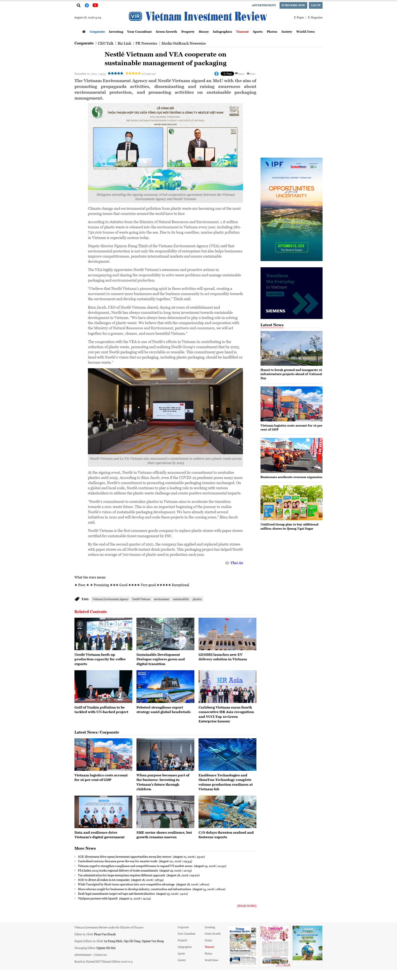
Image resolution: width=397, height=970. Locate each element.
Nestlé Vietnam (141, 599)
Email (241, 73)
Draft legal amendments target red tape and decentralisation (116, 893)
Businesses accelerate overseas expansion (291, 477)
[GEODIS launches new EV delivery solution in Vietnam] (227, 634)
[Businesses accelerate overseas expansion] (292, 455)
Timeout (242, 31)
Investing (116, 31)
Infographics (222, 31)
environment (161, 599)
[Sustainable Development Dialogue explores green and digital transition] (165, 634)
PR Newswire (146, 43)
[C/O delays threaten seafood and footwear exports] (227, 812)
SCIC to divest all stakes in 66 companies (104, 880)
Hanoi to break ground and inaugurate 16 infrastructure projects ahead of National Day (291, 374)
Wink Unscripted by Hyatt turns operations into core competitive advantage (126, 884)
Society (286, 31)
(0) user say (149, 74)
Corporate (97, 31)
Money (204, 31)
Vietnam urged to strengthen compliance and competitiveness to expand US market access (135, 866)
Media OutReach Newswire (183, 43)
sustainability (181, 599)
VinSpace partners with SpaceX (98, 898)
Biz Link (124, 43)
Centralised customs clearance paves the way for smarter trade (118, 861)
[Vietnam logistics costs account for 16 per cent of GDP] (103, 754)
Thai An (236, 562)
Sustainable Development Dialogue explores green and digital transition (160, 659)
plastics (197, 599)
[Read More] (246, 906)
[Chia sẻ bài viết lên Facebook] (216, 74)
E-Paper (299, 17)
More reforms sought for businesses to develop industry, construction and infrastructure (135, 889)
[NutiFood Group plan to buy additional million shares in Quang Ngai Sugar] (292, 502)
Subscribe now (293, 5)
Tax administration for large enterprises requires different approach (122, 875)
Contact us (100, 955)
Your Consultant (139, 31)
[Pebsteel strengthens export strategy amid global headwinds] (165, 686)
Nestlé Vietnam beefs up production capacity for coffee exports (100, 659)
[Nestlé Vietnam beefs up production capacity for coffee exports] (103, 634)
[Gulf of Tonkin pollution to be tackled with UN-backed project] (103, 686)
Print (252, 73)
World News (305, 31)
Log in (315, 5)
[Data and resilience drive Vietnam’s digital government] (103, 812)
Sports (258, 31)
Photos (272, 31)
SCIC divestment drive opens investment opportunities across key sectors (125, 856)
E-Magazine (315, 17)
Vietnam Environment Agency (110, 599)
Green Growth (166, 31)
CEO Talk (106, 43)
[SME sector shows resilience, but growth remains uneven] (165, 812)
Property (188, 31)
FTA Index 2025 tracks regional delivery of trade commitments (118, 870)
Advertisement (264, 5)
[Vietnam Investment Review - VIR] (198, 27)
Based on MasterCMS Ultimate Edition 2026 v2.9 (103, 961)
